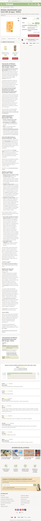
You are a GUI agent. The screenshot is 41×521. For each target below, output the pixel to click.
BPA (2, 328)
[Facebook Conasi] (18, 510)
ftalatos (5, 328)
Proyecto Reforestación (25, 502)
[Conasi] (9, 4)
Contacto (22, 504)
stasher (6, 192)
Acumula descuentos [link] (37, 23)
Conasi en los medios (5, 497)
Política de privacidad (10, 487)
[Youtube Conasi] (23, 510)
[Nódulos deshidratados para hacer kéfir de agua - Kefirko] (10, 26)
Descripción (4, 38)
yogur (4, 271)
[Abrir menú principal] (1, 4)
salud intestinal (5, 285)
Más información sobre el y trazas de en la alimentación (10, 112)
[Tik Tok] (25, 510)
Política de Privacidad (24, 497)
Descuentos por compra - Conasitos (7, 500)
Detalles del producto (12, 38)
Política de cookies (4, 506)
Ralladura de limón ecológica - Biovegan (5, 53)
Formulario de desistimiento (6, 502)
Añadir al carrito (5, 58)
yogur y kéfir (5, 308)
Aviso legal (3, 495)
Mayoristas (3, 504)
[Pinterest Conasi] (20, 510)
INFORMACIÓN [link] (4, 493)
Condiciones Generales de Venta (7, 499)
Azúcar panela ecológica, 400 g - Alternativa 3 (15, 53)
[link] (35, 19)
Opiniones (20, 38)
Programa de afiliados (25, 495)
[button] (4, 4)
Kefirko (38, 18)
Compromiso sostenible (25, 500)
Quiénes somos (23, 499)
